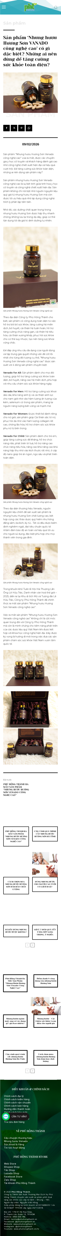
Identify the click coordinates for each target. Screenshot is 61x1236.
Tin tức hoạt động (14, 1147)
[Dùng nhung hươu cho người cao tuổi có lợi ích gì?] (45, 865)
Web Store (10, 1163)
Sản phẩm (14, 23)
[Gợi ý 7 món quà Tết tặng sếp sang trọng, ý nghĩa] (45, 912)
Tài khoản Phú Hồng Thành (19, 1183)
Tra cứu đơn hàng (14, 1122)
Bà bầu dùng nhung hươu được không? (16, 930)
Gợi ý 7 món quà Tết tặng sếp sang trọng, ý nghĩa (45, 932)
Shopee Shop (12, 1167)
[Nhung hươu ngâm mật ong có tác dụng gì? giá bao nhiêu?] (15, 1006)
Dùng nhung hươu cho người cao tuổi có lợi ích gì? (45, 884)
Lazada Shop (11, 1173)
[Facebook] (6, 128)
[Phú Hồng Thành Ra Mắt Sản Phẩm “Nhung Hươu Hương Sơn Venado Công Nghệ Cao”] (16, 814)
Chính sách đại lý (14, 1096)
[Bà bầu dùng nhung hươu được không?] (16, 912)
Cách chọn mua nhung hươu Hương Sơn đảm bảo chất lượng (16, 885)
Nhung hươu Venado (16, 1141)
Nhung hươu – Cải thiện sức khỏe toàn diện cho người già (45, 1021)
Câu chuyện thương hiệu (18, 1138)
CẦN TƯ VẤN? (19, 1116)
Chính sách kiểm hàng (17, 1099)
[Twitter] (14, 128)
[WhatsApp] (29, 128)
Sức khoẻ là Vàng (14, 1144)
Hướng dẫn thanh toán (17, 1109)
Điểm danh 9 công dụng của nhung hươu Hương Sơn (45, 980)
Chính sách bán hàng (16, 1106)
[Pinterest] (21, 128)
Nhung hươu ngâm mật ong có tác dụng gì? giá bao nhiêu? (15, 1021)
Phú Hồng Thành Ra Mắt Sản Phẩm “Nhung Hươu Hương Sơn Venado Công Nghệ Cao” (16, 789)
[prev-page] (27, 945)
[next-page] (33, 945)
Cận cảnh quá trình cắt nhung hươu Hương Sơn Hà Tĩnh (45, 833)
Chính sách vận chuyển (17, 1102)
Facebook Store (13, 1176)
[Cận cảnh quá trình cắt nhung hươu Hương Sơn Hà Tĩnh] (45, 814)
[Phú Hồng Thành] (30, 7)
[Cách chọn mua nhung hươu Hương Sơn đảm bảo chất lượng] (16, 865)
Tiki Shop (9, 1170)
